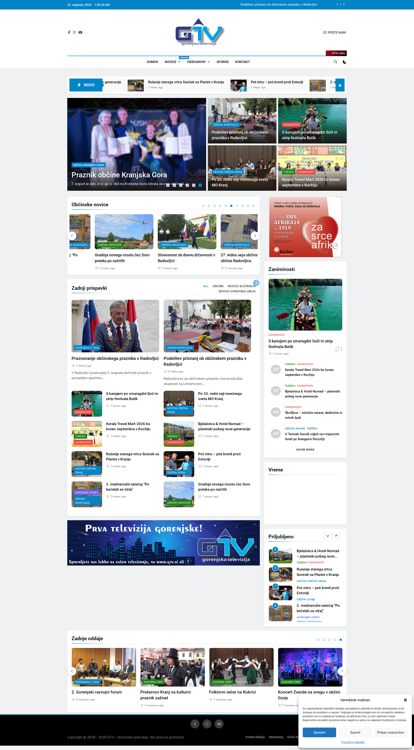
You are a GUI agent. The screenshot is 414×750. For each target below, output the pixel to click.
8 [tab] (243, 206)
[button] (405, 700)
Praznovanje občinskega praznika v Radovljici (115, 358)
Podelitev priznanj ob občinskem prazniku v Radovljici (278, 4)
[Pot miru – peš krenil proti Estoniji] (174, 88)
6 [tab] (201, 186)
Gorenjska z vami (87, 348)
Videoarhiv (196, 62)
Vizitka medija (255, 735)
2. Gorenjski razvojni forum (97, 690)
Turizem (289, 172)
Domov (152, 62)
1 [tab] (168, 186)
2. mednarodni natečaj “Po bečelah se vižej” (300, 82)
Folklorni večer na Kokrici (232, 690)
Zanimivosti (292, 125)
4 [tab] (188, 186)
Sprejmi (319, 732)
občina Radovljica (86, 151)
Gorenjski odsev (86, 493)
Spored (222, 62)
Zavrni (355, 732)
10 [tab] (254, 206)
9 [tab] (248, 206)
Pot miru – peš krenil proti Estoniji (213, 82)
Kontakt (242, 62)
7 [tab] (237, 206)
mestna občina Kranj (227, 172)
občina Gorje (176, 472)
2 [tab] (175, 186)
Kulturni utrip (153, 680)
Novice (174, 60)
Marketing (276, 735)
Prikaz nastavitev (391, 732)
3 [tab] (181, 186)
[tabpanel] (136, 144)
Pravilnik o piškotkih (353, 742)
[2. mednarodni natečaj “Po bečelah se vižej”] (253, 88)
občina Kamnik (295, 428)
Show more (305, 449)
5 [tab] (194, 186)
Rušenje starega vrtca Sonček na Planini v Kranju (122, 82)
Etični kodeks (296, 735)
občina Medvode (86, 245)
